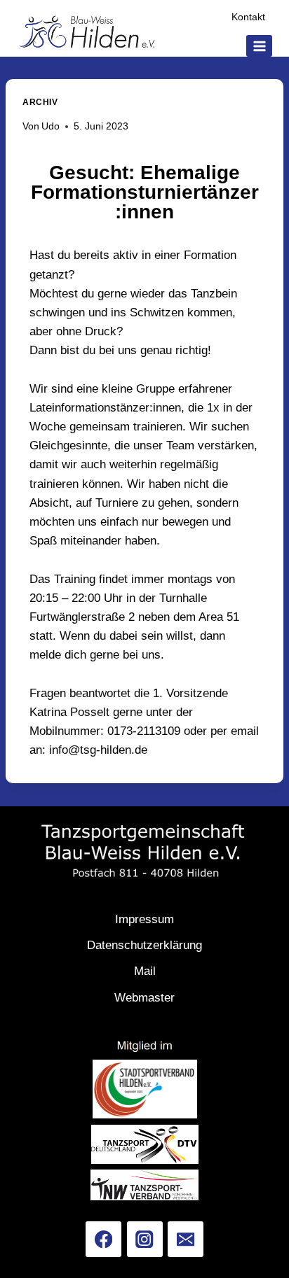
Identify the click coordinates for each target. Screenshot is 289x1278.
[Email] (185, 1239)
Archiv (40, 102)
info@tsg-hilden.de (98, 750)
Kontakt (248, 17)
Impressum (144, 919)
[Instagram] (145, 1239)
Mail (145, 971)
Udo (50, 126)
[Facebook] (103, 1239)
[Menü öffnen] (259, 46)
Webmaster (144, 997)
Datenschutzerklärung (144, 945)
